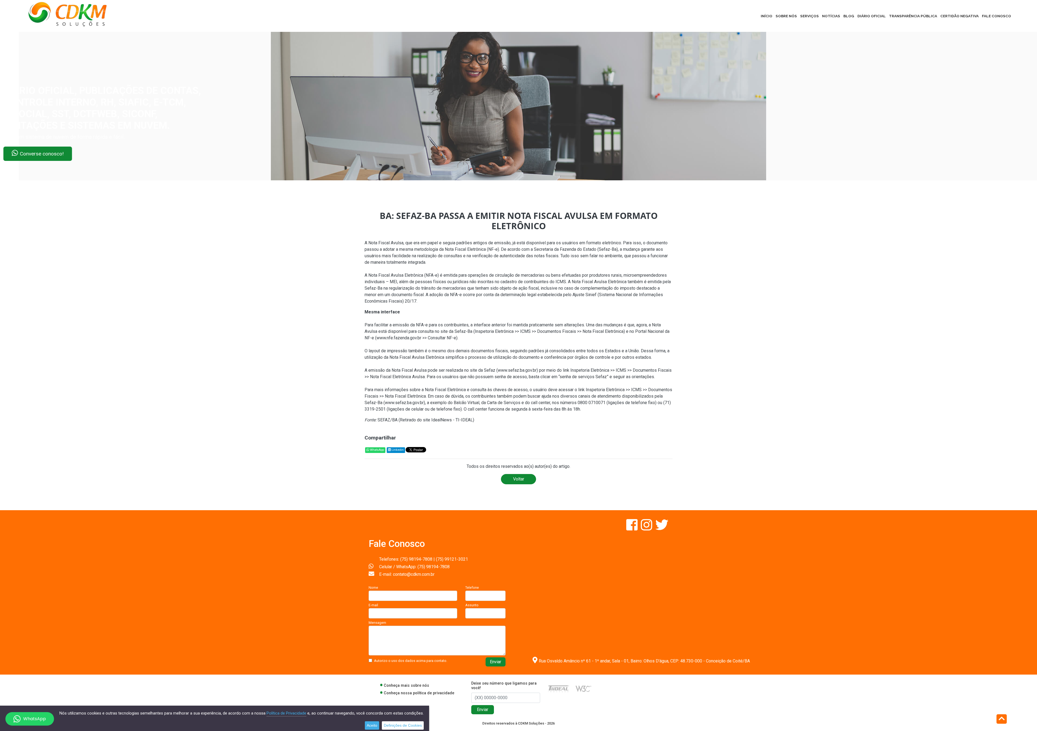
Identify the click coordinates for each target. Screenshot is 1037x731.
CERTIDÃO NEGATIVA (959, 16)
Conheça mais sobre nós (406, 685)
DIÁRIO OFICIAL (871, 16)
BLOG (848, 16)
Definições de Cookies (403, 725)
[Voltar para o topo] (1002, 719)
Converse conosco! (65, 154)
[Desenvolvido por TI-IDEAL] (558, 688)
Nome (373, 588)
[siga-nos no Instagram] (647, 528)
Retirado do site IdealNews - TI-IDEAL (436, 419)
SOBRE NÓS (786, 16)
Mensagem (377, 623)
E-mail (373, 605)
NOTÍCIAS (831, 16)
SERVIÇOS (809, 16)
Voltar (518, 479)
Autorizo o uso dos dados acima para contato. (410, 661)
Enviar (495, 661)
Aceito (372, 725)
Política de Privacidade (286, 713)
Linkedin (397, 450)
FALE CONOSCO (996, 16)
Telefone (472, 588)
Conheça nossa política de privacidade (419, 693)
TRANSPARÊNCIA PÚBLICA (913, 16)
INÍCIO (766, 16)
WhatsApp (376, 450)
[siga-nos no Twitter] (661, 528)
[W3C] (583, 688)
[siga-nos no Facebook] (632, 528)
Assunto (472, 605)
